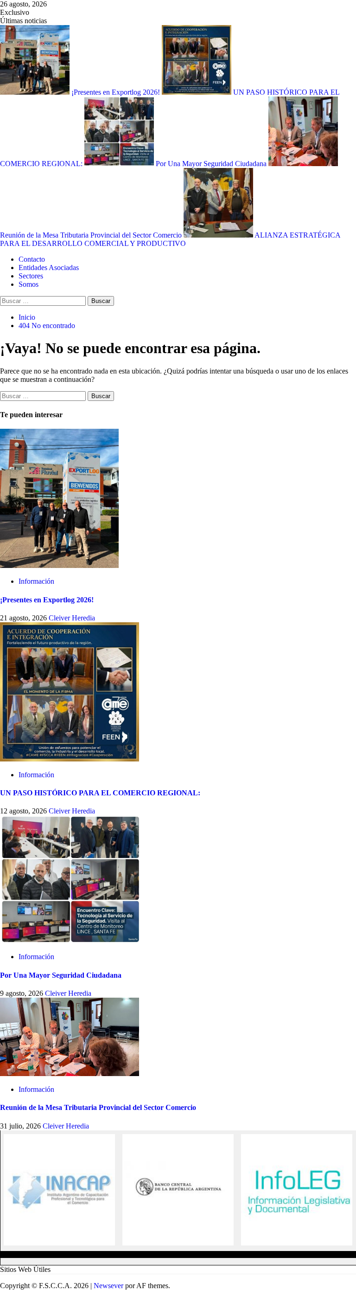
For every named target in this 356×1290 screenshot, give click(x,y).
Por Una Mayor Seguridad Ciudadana (212, 164)
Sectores (31, 276)
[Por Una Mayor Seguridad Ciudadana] (69, 941)
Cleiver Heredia (72, 618)
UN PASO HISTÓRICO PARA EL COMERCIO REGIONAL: (100, 793)
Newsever (108, 1286)
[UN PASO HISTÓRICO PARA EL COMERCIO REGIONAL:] (69, 759)
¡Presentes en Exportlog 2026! (116, 92)
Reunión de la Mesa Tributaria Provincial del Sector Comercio (98, 1107)
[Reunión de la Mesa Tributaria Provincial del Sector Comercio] (69, 1073)
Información (36, 581)
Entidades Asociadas (49, 267)
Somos (28, 284)
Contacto (32, 259)
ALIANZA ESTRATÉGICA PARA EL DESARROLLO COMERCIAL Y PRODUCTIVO (170, 239)
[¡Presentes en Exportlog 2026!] (59, 565)
